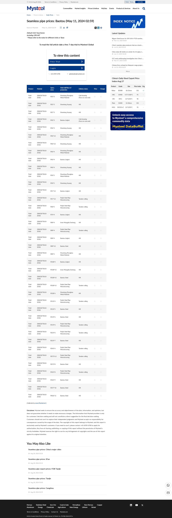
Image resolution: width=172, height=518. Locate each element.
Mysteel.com (74, 2)
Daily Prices (49, 15)
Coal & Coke (64, 505)
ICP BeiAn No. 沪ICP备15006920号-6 (63, 516)
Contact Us (54, 512)
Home (29, 15)
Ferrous (29, 505)
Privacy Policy (63, 2)
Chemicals (50, 507)
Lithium (84, 507)
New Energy (74, 507)
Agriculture (62, 507)
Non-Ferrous (88, 505)
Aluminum (30, 507)
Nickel (93, 507)
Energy (40, 507)
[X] (95, 28)
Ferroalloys (76, 505)
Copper (99, 505)
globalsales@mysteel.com (77, 74)
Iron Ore (53, 505)
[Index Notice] (127, 21)
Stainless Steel (41, 505)
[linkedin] (98, 28)
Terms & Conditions (51, 2)
